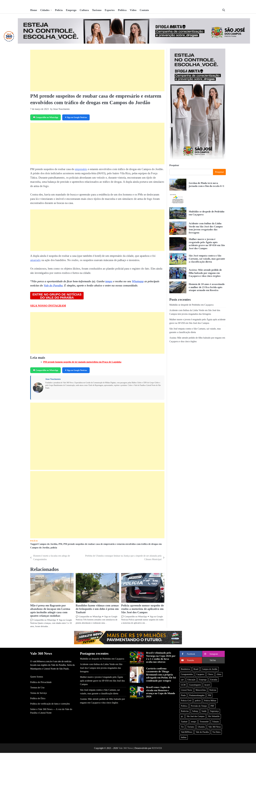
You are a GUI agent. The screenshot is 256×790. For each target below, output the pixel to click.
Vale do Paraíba (53, 285)
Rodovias (185, 711)
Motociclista (201, 690)
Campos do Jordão (47, 544)
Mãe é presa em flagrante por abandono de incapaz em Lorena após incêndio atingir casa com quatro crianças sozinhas (50, 610)
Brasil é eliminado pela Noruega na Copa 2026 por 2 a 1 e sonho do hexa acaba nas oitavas (161, 657)
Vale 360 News (214, 727)
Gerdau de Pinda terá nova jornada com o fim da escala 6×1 (206, 184)
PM (60, 544)
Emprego (71, 10)
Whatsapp (138, 281)
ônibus (183, 737)
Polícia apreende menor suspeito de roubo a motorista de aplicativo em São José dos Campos (142, 609)
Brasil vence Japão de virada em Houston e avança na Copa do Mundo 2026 (160, 692)
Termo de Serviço (38, 693)
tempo (108, 281)
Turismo (96, 10)
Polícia (59, 10)
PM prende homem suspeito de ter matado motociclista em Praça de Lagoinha (82, 362)
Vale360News (186, 732)
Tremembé (204, 721)
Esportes (110, 10)
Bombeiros (185, 669)
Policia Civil (186, 700)
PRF (212, 706)
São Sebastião (214, 716)
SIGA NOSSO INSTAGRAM (48, 305)
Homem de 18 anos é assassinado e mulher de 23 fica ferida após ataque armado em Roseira (207, 287)
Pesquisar (174, 165)
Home (33, 10)
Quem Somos (36, 676)
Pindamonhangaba (196, 695)
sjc (182, 716)
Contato (144, 10)
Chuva (210, 674)
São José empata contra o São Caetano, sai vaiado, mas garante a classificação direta (207, 258)
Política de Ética (37, 698)
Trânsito (215, 721)
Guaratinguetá (195, 685)
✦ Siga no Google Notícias (76, 117)
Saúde (204, 711)
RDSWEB (157, 748)
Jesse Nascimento (53, 379)
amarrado (35, 260)
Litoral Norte (186, 690)
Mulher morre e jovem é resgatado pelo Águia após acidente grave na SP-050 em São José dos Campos (207, 244)
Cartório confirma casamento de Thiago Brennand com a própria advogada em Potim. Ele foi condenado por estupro (161, 674)
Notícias (212, 690)
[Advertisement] (97, 70)
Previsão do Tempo (199, 706)
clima (219, 674)
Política (122, 10)
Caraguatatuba (187, 674)
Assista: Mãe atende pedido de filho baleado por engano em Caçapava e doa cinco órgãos (205, 272)
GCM (183, 685)
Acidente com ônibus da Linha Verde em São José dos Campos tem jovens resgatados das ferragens (206, 228)
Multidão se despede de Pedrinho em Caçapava (191, 305)
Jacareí (207, 685)
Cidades (44, 10)
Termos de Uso (37, 687)
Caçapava (200, 674)
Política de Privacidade (41, 682)
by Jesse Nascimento (60, 109)
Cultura (84, 10)
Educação (191, 679)
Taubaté (184, 721)
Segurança (214, 711)
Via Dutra (216, 732)
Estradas (213, 679)
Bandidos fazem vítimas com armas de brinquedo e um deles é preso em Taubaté (97, 609)
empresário (81, 169)
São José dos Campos (195, 716)
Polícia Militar (210, 700)
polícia (54, 547)
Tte (182, 727)
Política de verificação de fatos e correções (50, 703)
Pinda (183, 695)
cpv (182, 679)
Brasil (195, 669)
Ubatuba (201, 727)
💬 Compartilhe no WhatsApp (45, 117)
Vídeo (133, 10)
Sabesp (195, 711)
